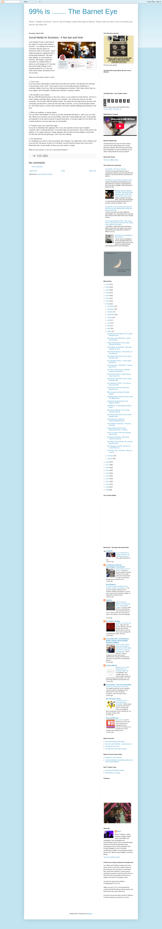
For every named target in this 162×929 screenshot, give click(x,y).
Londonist (109, 551)
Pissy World (119, 720)
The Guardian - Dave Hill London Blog (118, 685)
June (109, 323)
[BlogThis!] (40, 156)
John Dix (109, 600)
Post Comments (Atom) (45, 174)
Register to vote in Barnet (113, 757)
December (110, 306)
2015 (107, 470)
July (108, 320)
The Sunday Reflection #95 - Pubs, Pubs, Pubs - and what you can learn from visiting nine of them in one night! (119, 222)
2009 (107, 487)
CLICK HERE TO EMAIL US (112, 109)
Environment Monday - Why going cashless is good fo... (118, 438)
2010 (107, 484)
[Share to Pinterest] (47, 156)
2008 (107, 490)
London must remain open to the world (117, 686)
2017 (107, 465)
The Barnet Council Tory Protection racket (118, 180)
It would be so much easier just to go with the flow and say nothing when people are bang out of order (118, 208)
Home (63, 171)
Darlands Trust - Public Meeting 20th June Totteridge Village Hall (122, 669)
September (111, 314)
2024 (107, 290)
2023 (107, 293)
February (110, 456)
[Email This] (38, 156)
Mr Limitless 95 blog (113, 621)
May (108, 326)
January (110, 458)
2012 (107, 479)
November (110, 309)
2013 (107, 476)
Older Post (92, 171)
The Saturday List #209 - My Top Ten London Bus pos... (119, 447)
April (109, 328)
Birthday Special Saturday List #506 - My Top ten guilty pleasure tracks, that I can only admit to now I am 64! (124, 193)
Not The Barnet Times (113, 699)
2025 (107, 287)
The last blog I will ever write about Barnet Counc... (118, 388)
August (109, 317)
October (110, 312)
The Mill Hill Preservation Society (116, 749)
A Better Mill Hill (111, 665)
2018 (107, 462)
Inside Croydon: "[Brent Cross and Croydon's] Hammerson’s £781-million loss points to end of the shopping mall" (123, 648)
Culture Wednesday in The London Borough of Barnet (118, 343)
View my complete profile (112, 857)
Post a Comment (37, 167)
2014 (107, 473)
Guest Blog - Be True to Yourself (115, 169)
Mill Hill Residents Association (115, 741)
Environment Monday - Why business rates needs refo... (119, 375)
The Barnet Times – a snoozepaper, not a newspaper (122, 702)
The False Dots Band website (114, 770)
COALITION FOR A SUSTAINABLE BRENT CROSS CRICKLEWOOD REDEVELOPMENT (117, 641)
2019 (107, 304)
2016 (107, 467)
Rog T (119, 831)
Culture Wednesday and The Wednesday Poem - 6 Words (117, 429)
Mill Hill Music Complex (112, 773)
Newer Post (33, 171)
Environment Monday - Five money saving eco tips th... (118, 411)
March (109, 331)
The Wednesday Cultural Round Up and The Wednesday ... (120, 397)
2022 (107, 295)
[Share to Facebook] (44, 156)
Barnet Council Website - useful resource (118, 744)
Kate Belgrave (111, 584)
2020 (107, 301)
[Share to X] (42, 156)
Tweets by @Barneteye (111, 160)
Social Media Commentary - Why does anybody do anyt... (119, 348)
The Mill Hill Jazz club (112, 746)
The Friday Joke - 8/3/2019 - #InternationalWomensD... (116, 420)
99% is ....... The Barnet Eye (73, 11)
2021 (107, 298)
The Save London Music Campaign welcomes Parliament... (118, 370)
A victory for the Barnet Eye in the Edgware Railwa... (117, 402)
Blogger (89, 913)
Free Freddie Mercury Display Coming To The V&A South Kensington (123, 554)
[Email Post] (33, 155)
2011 (107, 481)
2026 (107, 284)
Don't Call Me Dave (112, 718)
